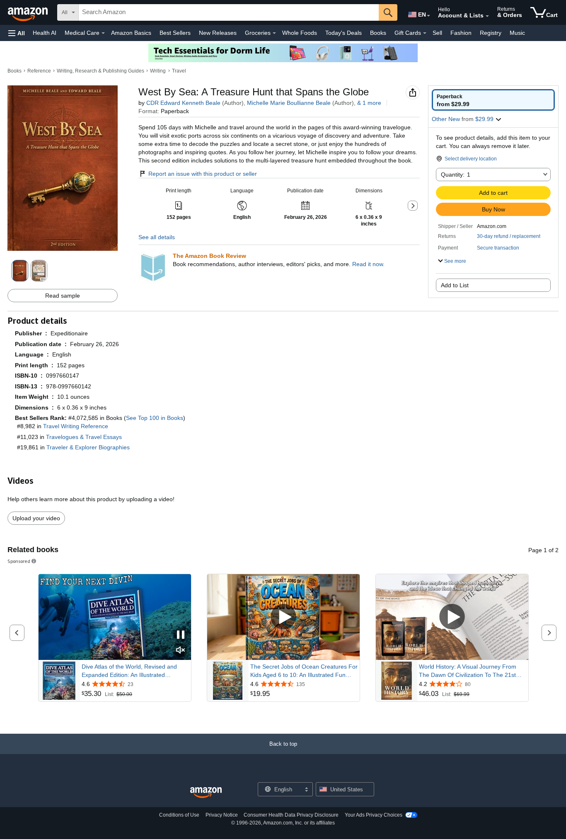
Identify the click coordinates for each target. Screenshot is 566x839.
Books (378, 32)
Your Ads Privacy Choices (373, 815)
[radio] (493, 100)
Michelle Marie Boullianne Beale (289, 102)
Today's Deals (343, 32)
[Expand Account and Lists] (487, 16)
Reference (39, 71)
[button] (17, 33)
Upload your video (36, 518)
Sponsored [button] (18, 561)
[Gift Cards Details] (424, 33)
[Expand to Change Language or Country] (428, 16)
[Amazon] (28, 12)
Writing (158, 71)
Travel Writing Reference (75, 426)
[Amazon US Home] (206, 792)
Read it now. (368, 264)
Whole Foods (299, 32)
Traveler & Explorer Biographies (88, 447)
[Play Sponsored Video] (283, 617)
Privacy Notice (222, 815)
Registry (490, 32)
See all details (156, 237)
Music (517, 32)
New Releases (218, 32)
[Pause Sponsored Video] (181, 635)
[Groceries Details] (274, 33)
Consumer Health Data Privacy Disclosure (291, 815)
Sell (437, 32)
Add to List (455, 285)
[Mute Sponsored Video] (181, 650)
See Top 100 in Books (154, 418)
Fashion (461, 32)
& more (369, 102)
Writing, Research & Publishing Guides (100, 71)
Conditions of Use (179, 815)
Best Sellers (175, 32)
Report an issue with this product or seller (202, 173)
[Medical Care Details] (103, 33)
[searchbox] (229, 12)
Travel (179, 71)
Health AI (44, 32)
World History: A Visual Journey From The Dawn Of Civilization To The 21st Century (467, 671)
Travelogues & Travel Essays (84, 437)
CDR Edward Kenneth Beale (183, 102)
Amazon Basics (131, 32)
